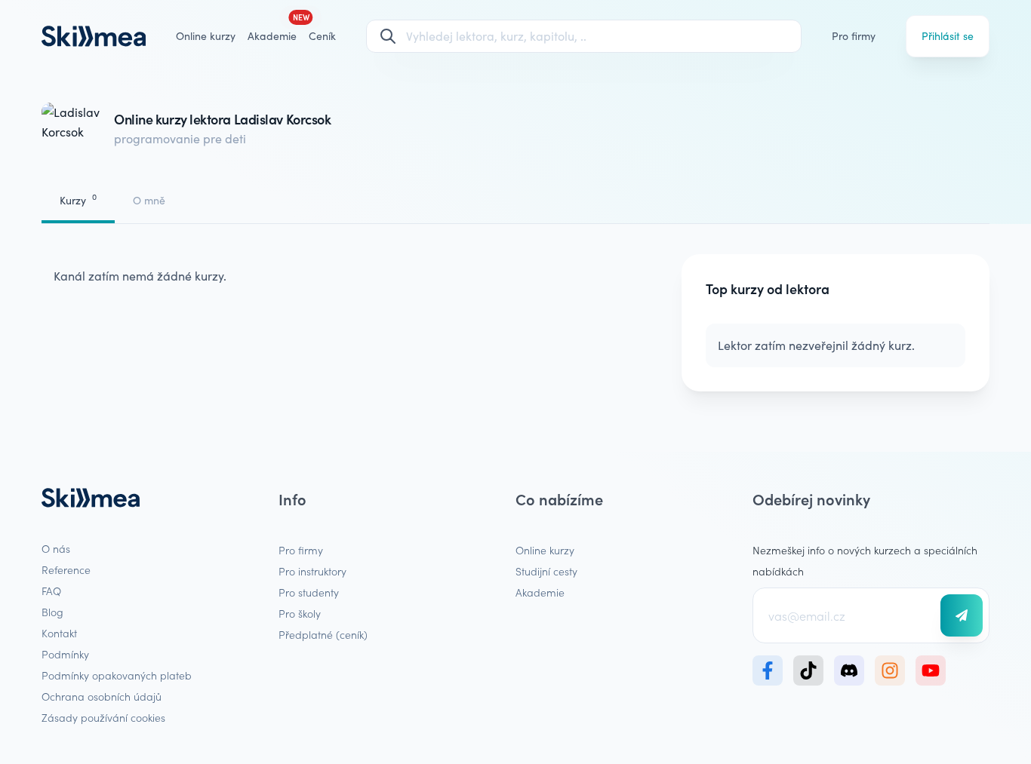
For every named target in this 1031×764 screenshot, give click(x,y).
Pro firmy (854, 36)
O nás (56, 548)
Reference (66, 569)
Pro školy (300, 613)
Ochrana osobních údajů (102, 696)
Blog (52, 611)
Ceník (322, 36)
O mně (149, 200)
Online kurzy (205, 36)
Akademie (540, 592)
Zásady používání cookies (103, 717)
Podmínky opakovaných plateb (117, 675)
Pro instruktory (312, 570)
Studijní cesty (546, 570)
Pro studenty (309, 592)
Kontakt (59, 632)
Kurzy (78, 199)
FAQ (51, 590)
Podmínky (65, 653)
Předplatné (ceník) (323, 634)
